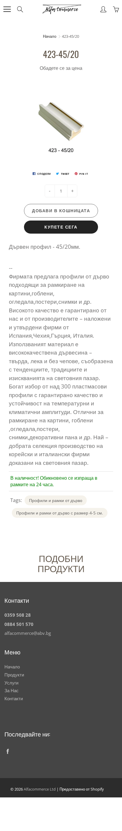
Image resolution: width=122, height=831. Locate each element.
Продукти (14, 675)
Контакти (13, 698)
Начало (49, 36)
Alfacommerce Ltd (40, 789)
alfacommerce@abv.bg (27, 633)
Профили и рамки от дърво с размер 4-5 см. (59, 513)
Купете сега (61, 227)
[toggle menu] (7, 9)
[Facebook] (7, 751)
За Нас (11, 690)
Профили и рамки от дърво (55, 500)
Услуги (11, 683)
